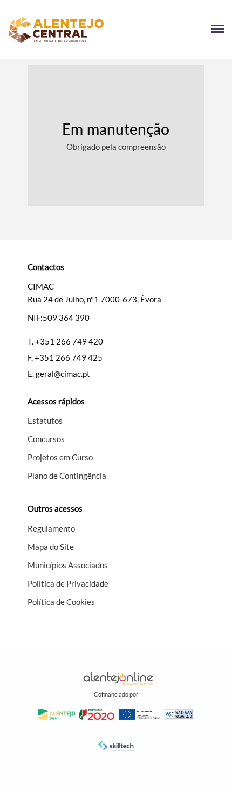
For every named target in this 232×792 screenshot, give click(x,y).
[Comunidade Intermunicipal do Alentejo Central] (62, 30)
